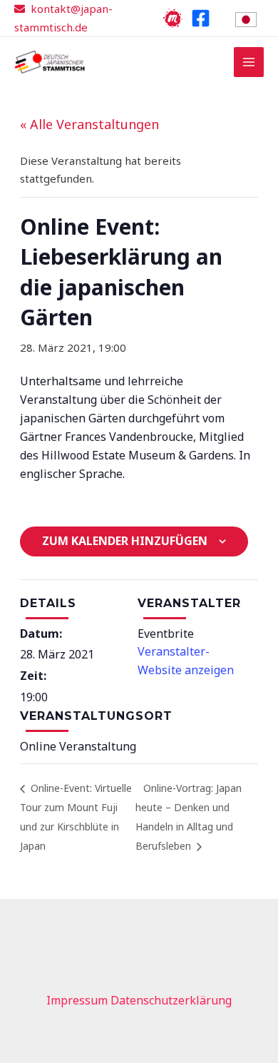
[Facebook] (200, 18)
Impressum (77, 1000)
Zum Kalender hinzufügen (124, 541)
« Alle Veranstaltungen (89, 124)
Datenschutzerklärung (171, 1000)
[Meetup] (172, 18)
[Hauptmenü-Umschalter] (249, 62)
